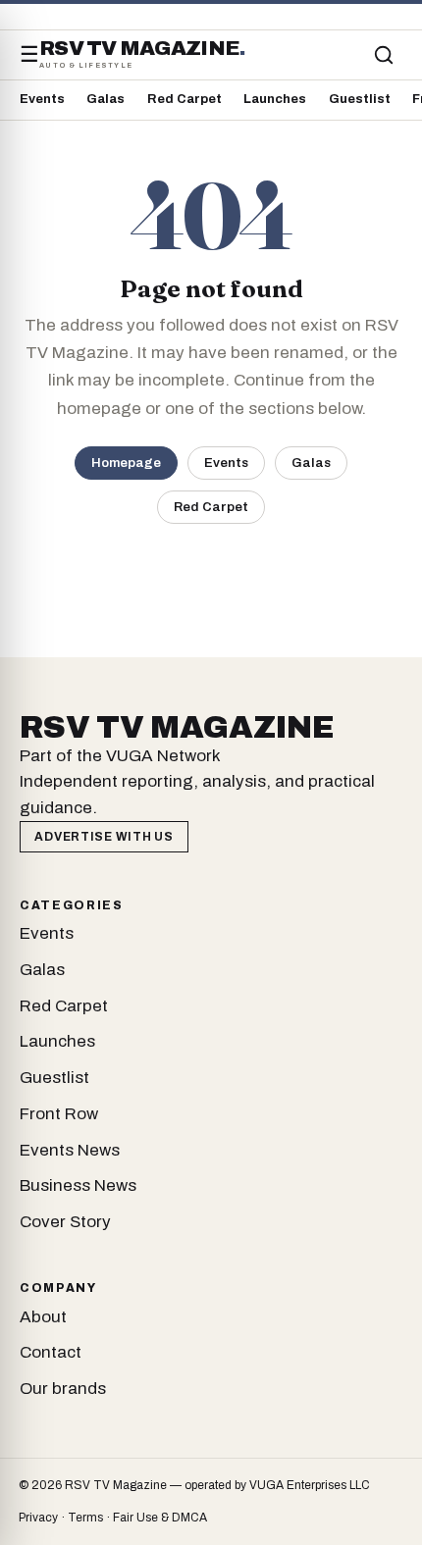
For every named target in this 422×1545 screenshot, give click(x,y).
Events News (70, 1150)
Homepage (126, 462)
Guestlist (360, 99)
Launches (274, 99)
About (43, 1317)
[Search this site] (383, 55)
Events (42, 99)
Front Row (59, 1114)
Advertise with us (103, 837)
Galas (105, 99)
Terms (85, 1517)
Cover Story (65, 1221)
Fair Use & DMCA (160, 1517)
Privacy (38, 1517)
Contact (50, 1352)
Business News (78, 1185)
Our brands (63, 1388)
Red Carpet (184, 99)
